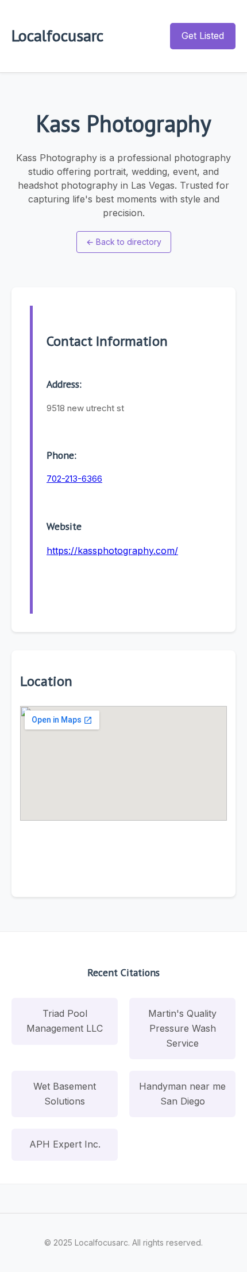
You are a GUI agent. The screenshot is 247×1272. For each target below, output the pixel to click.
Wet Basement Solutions (64, 1093)
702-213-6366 (74, 478)
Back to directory (123, 242)
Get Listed (203, 35)
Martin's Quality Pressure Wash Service (182, 1028)
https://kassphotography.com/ (112, 550)
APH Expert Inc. (65, 1144)
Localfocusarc (57, 35)
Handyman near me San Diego (182, 1093)
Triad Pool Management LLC (64, 1021)
